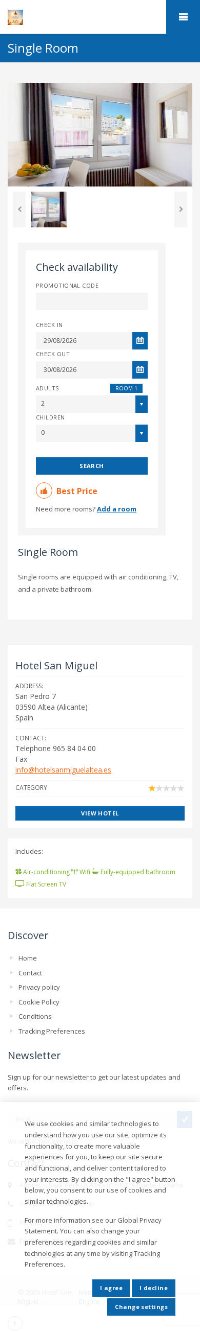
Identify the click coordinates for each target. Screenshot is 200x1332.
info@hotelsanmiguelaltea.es (63, 770)
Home (27, 958)
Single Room (48, 552)
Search (91, 466)
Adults (47, 388)
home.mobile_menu (183, 17)
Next (180, 209)
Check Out (53, 354)
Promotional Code (67, 285)
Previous (19, 209)
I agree (111, 1288)
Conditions (35, 1016)
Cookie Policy (38, 1002)
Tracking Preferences (51, 1031)
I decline (153, 1288)
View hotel (99, 813)
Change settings (141, 1307)
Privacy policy (39, 987)
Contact (30, 972)
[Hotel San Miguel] (100, 17)
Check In (49, 325)
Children (50, 417)
